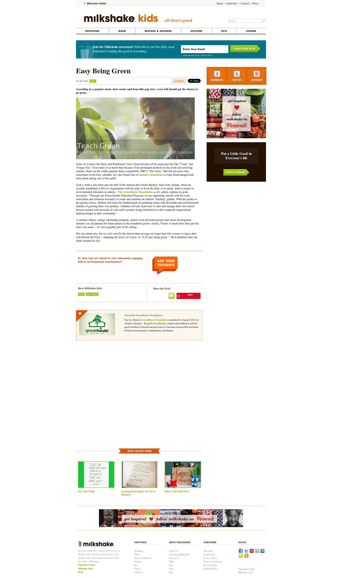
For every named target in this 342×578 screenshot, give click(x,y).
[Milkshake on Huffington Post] (257, 551)
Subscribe (231, 3)
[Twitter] (246, 551)
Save (190, 294)
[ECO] (224, 31)
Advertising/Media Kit (179, 554)
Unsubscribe (209, 554)
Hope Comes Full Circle (177, 491)
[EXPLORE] (196, 31)
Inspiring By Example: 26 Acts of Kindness (138, 493)
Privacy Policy (206, 55)
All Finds (92, 294)
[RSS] (246, 556)
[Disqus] (139, 398)
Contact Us (174, 557)
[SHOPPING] (92, 31)
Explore (138, 561)
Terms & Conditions (213, 561)
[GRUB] (122, 31)
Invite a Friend (236, 172)
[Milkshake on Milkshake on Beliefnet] (262, 551)
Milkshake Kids (85, 568)
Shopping (138, 550)
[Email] (241, 556)
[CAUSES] (251, 31)
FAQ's (171, 561)
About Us (173, 550)
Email (172, 296)
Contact (244, 3)
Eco (92, 81)
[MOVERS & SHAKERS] (158, 31)
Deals (80, 572)
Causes (137, 568)
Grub (136, 554)
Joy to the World (86, 491)
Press (255, 3)
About (220, 3)
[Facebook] (241, 551)
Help (171, 572)
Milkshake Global (96, 3)
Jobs (171, 565)
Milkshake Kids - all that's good (138, 19)
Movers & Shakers (142, 557)
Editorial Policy (211, 568)
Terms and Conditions (191, 55)
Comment (178, 81)
